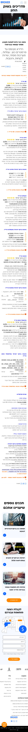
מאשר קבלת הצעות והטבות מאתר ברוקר (13, 654)
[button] (25, 3)
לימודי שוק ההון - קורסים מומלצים (20, 715)
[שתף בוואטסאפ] (10, 67)
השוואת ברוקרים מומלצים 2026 (20, 703)
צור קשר (9, 690)
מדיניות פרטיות (7, 696)
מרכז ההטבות (7, 693)
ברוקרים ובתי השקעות (5, 681)
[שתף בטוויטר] (8, 67)
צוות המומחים (7, 684)
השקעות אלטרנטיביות (21, 684)
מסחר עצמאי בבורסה (21, 678)
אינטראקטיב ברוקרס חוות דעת (20, 712)
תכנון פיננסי (23, 693)
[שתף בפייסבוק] (6, 67)
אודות (9, 678)
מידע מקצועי (8, 687)
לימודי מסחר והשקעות (20, 690)
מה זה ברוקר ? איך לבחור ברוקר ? (19, 709)
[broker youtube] (12, 721)
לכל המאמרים (14, 600)
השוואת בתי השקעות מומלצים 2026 (19, 700)
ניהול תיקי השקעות (21, 681)
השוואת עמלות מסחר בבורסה (20, 706)
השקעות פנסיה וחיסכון (21, 687)
